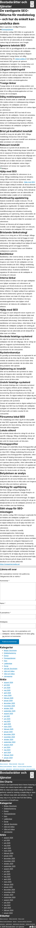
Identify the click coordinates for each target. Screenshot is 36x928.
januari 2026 (8, 701)
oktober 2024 (8, 739)
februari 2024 (8, 755)
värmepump (8, 676)
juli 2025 (7, 716)
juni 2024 (7, 747)
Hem (5, 661)
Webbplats (4, 622)
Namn (2, 603)
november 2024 (9, 737)
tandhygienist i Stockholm (19, 769)
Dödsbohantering (10, 653)
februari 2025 (8, 729)
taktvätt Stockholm (10, 669)
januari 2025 (8, 732)
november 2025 (9, 706)
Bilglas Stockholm (10, 650)
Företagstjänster (7, 29)
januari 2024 (8, 758)
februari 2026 (8, 698)
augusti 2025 (8, 713)
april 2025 (7, 724)
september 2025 (9, 711)
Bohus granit (21, 763)
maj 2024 (7, 750)
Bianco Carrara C (4, 763)
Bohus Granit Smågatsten (6, 766)
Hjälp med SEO (29, 182)
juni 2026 (7, 688)
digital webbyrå (20, 59)
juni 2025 (7, 719)
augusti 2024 (8, 745)
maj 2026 (7, 690)
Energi (6, 656)
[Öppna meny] (32, 2)
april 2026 (7, 693)
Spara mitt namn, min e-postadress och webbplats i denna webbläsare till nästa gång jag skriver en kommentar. (18, 633)
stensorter (2, 769)
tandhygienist (9, 769)
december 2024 (9, 734)
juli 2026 (7, 685)
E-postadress (5, 613)
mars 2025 (7, 726)
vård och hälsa (9, 671)
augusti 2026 (8, 682)
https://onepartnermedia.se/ (10, 564)
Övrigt (6, 666)
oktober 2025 (8, 708)
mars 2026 (7, 695)
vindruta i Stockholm (30, 769)
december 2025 (9, 703)
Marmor (15, 766)
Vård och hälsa (9, 674)
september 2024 (9, 742)
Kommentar (4, 581)
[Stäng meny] (32, 5)
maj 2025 (7, 721)
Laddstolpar (8, 663)
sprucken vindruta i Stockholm (25, 766)
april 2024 (7, 752)
